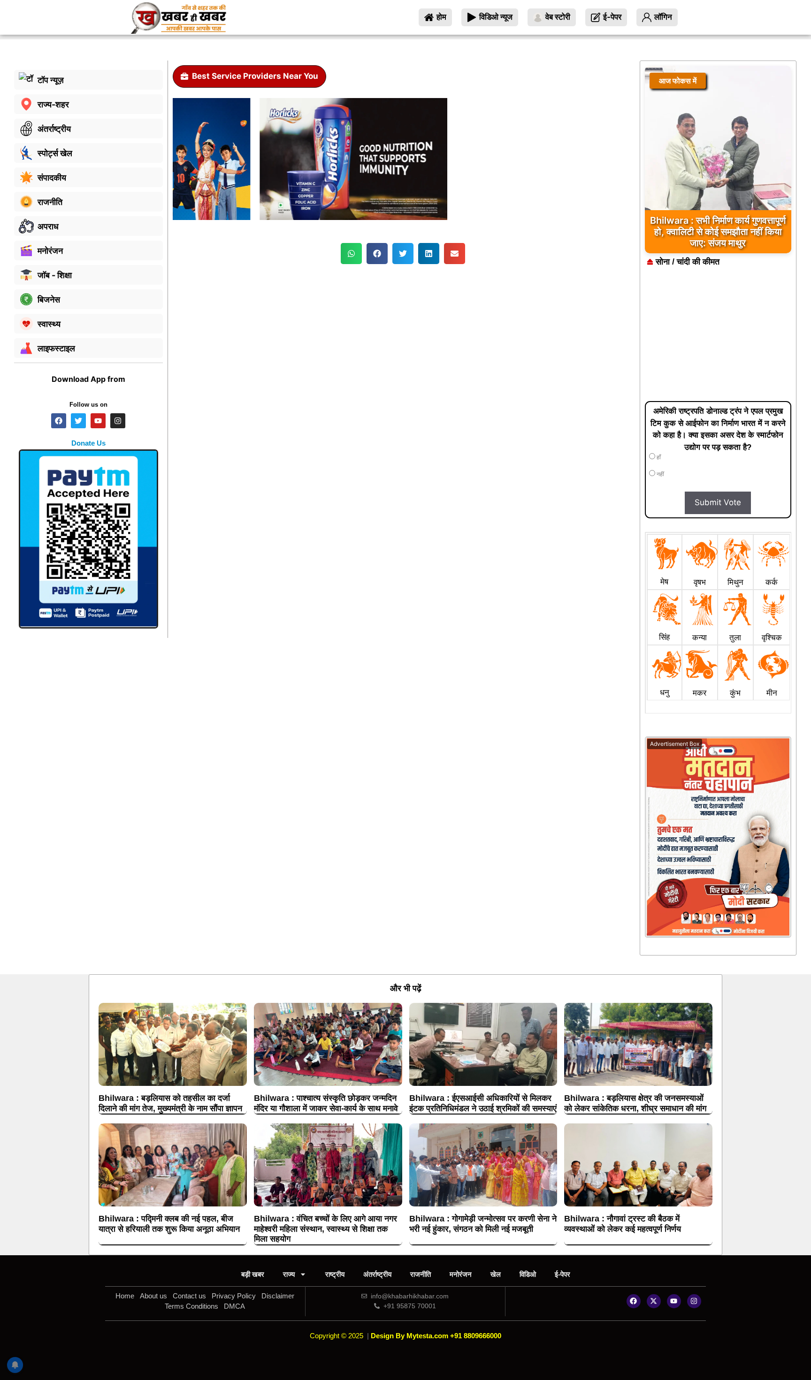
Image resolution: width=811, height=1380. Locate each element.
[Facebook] (634, 1301)
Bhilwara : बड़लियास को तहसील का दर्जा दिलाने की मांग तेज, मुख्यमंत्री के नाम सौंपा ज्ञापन (170, 1103)
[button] (351, 253)
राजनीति (420, 1274)
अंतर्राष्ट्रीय (377, 1274)
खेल (495, 1274)
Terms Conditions (191, 1306)
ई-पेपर (562, 1274)
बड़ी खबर (252, 1274)
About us (153, 1296)
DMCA (234, 1306)
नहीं (659, 474)
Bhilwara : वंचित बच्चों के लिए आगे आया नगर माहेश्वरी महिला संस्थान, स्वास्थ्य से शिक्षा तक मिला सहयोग (325, 1229)
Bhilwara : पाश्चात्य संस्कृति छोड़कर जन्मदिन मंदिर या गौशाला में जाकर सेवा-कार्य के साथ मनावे (326, 1103)
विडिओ (528, 1274)
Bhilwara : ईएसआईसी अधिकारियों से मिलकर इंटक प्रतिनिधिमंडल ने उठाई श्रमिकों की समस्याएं (483, 1103)
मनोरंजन (461, 1274)
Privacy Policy (234, 1296)
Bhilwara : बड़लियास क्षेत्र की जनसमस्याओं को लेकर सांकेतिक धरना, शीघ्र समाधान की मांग (635, 1103)
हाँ (658, 457)
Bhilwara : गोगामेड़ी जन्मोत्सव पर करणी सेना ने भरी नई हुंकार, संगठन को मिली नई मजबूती (483, 1224)
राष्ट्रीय (334, 1274)
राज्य (289, 1274)
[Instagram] (694, 1301)
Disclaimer (277, 1296)
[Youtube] (674, 1301)
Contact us (189, 1296)
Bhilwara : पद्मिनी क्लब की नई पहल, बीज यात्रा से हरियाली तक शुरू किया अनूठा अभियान (169, 1224)
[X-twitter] (654, 1301)
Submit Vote (718, 502)
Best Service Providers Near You (255, 76)
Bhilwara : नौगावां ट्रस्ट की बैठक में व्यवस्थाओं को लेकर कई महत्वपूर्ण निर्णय (622, 1224)
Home (124, 1296)
